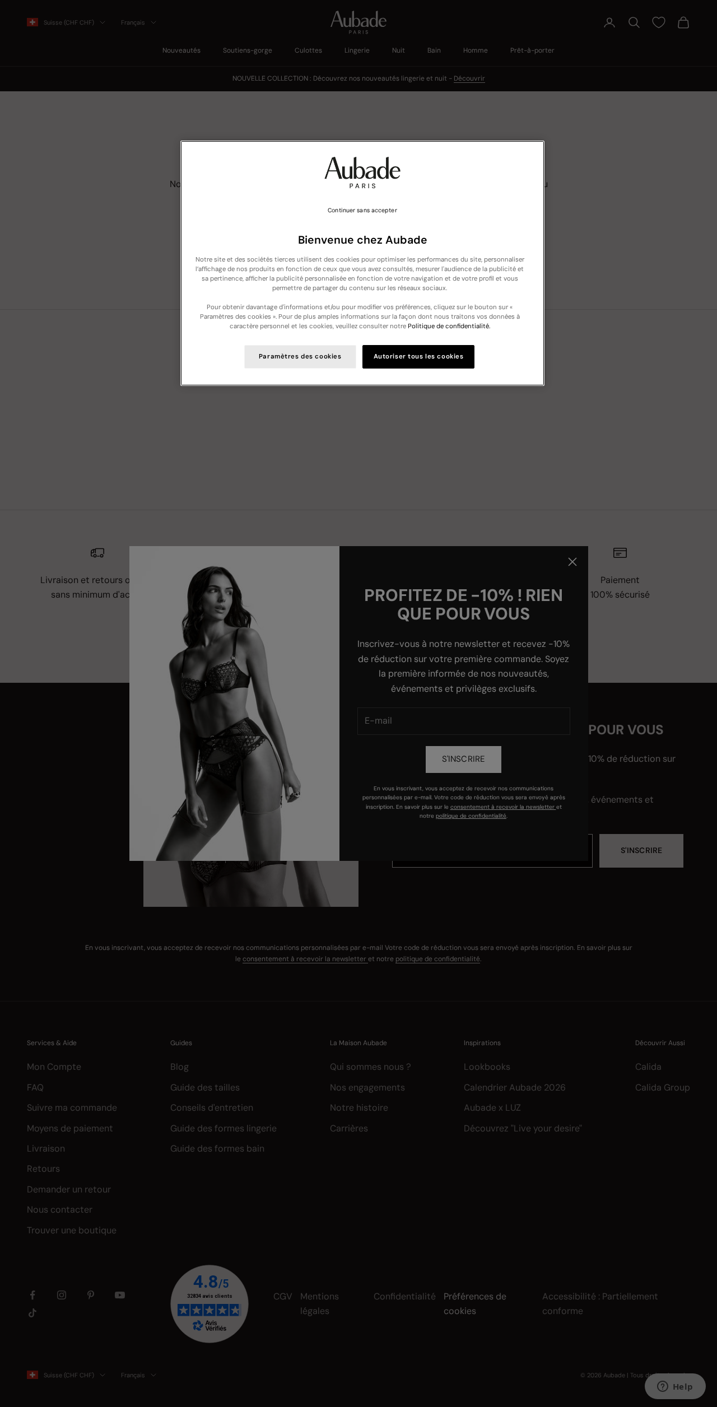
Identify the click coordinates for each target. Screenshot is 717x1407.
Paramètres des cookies (300, 356)
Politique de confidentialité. (449, 326)
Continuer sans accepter (362, 210)
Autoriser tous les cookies (419, 356)
